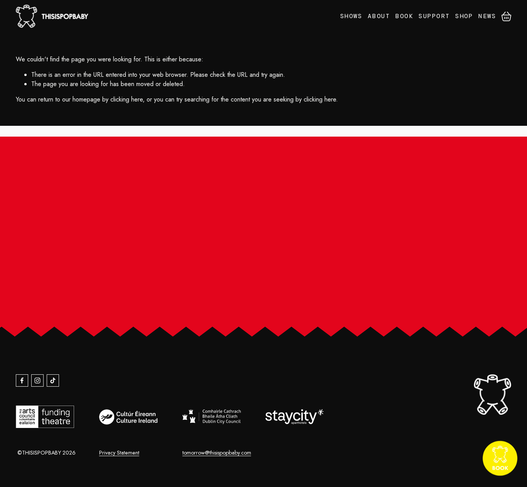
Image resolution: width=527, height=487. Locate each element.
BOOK (404, 16)
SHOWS (351, 16)
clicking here (126, 99)
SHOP (464, 16)
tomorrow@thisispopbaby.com (216, 453)
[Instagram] (37, 380)
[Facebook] (22, 380)
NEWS (487, 16)
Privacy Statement (119, 453)
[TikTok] (53, 380)
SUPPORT (434, 16)
